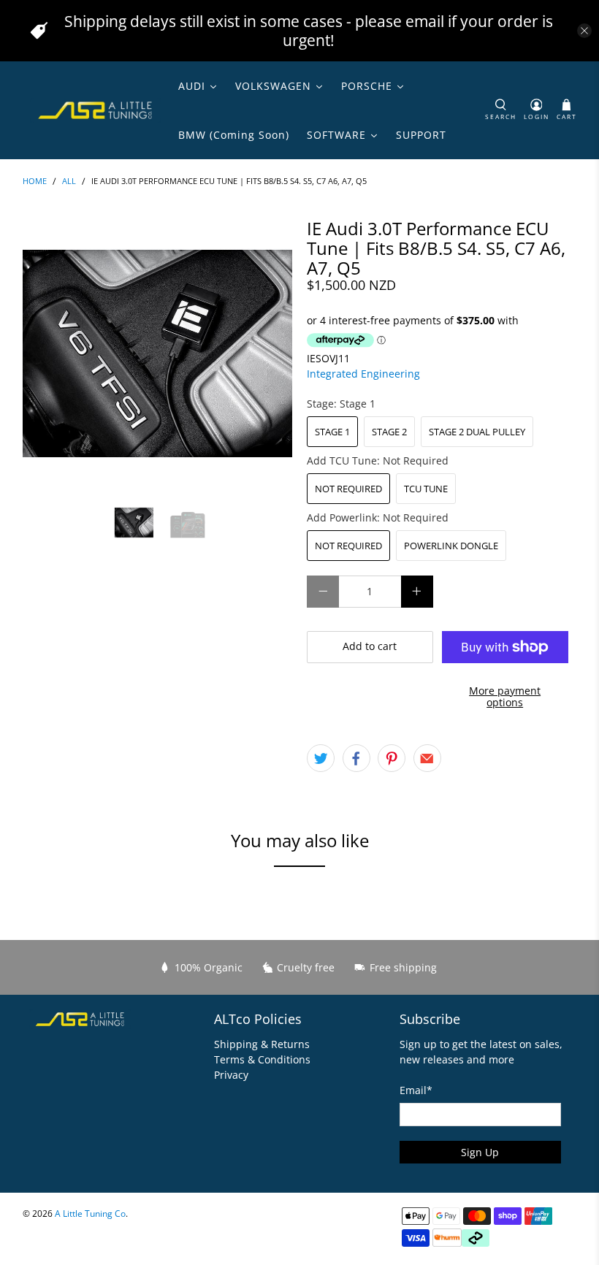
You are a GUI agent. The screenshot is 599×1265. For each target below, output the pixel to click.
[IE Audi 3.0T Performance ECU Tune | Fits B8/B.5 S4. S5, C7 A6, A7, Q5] (158, 353)
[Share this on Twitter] (321, 758)
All (69, 181)
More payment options (505, 697)
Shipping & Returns (262, 1044)
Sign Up (480, 1152)
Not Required (348, 488)
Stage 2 (389, 431)
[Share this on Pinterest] (391, 758)
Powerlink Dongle (451, 545)
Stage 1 (332, 431)
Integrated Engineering (363, 374)
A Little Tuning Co (90, 1213)
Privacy (231, 1075)
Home (35, 181)
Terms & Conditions (262, 1059)
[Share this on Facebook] (356, 758)
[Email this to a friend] (427, 758)
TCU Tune (426, 488)
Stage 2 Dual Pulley (477, 431)
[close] (584, 30)
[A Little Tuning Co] (95, 110)
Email (416, 1090)
